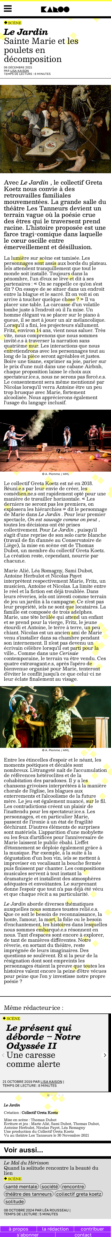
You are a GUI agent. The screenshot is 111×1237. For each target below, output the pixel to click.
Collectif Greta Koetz (78, 1194)
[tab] (48, 1095)
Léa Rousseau (55, 1210)
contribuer (92, 1229)
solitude (14, 1201)
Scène (14, 23)
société (50, 1186)
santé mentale (21, 1186)
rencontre (73, 1186)
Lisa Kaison (19, 70)
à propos (18, 1229)
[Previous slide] (3, 1055)
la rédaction (55, 1229)
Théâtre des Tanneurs (28, 1194)
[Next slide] (104, 1055)
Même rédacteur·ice (32, 1007)
